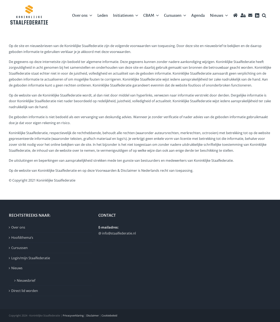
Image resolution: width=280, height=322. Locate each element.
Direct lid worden (24, 290)
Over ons (18, 227)
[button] (264, 15)
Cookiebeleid (109, 315)
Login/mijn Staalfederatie (30, 258)
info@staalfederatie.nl (119, 233)
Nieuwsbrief (26, 280)
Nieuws (17, 268)
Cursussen (19, 248)
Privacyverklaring (73, 315)
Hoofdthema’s (22, 237)
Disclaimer (92, 315)
